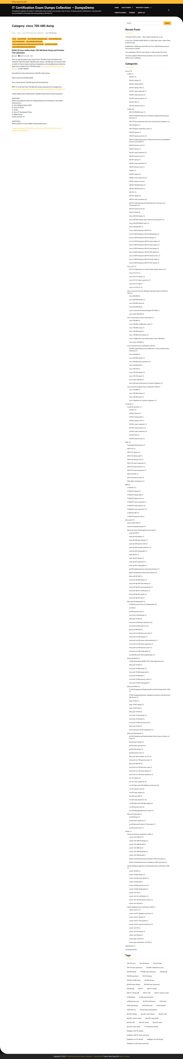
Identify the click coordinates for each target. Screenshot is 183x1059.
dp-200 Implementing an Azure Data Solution (143, 569)
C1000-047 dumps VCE (134, 498)
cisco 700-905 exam (135, 397)
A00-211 (140, 989)
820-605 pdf (130, 989)
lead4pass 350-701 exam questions (138, 1035)
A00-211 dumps (152, 989)
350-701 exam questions (137, 199)
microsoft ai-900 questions (137, 626)
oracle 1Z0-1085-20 (135, 848)
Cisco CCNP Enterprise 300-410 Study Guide (143, 259)
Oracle (127, 831)
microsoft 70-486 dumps (137, 668)
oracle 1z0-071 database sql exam (140, 913)
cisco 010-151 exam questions (139, 280)
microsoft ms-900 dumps (137, 637)
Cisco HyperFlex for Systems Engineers (141, 400)
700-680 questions (132, 976)
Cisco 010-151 (133, 273)
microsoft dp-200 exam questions (140, 587)
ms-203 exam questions (136, 800)
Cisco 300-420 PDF (135, 227)
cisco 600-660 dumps (136, 358)
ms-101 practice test (135, 789)
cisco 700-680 (22, 39)
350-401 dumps (134, 160)
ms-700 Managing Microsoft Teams (140, 810)
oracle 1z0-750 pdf (135, 935)
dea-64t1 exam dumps (148, 1014)
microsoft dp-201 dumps (137, 594)
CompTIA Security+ (133, 407)
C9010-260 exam (147, 1005)
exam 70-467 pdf (134, 708)
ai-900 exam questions (146, 997)
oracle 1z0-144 (133, 893)
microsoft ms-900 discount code (139, 633)
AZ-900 (131, 608)
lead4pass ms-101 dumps (135, 1039)
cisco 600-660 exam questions (139, 362)
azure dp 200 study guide (137, 551)
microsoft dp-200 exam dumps (138, 583)
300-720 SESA (133, 125)
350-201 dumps (134, 149)
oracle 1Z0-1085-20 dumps (137, 851)
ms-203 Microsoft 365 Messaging (139, 803)
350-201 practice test (135, 156)
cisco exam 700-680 (51, 44)
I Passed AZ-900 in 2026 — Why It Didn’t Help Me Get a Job (144, 37)
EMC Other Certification (134, 481)
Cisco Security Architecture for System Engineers (145, 383)
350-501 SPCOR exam (136, 189)
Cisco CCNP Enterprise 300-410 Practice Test (143, 256)
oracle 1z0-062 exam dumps (138, 878)
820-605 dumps (149, 980)
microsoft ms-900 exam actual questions (142, 640)
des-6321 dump (144, 1022)
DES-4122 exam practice (135, 467)
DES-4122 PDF (131, 474)
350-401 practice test (135, 167)
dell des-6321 (131, 1022)
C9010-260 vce (131, 1010)
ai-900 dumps (131, 997)
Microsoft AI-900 (134, 619)
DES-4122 (130, 449)
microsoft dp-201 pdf (135, 598)
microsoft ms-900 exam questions (140, 644)
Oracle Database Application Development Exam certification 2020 (148, 866)
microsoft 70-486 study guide (138, 683)
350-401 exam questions (137, 163)
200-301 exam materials (136, 91)
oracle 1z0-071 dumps (136, 917)
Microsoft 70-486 (134, 665)
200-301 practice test (135, 106)
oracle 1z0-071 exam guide (137, 921)
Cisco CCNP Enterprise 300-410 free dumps (143, 248)
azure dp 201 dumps (135, 558)
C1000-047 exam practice (135, 506)
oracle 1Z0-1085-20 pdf (136, 855)
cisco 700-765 (133, 369)
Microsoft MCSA (132, 658)
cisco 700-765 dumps (136, 372)
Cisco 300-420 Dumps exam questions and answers (145, 220)
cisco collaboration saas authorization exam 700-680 (28, 44)
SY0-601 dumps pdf (135, 417)
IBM (126, 485)
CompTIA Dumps (120, 13)
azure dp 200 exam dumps (137, 540)
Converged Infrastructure (135, 445)
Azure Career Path (133, 523)
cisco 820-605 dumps (136, 299)
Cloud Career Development (148, 1010)
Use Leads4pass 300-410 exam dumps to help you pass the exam (146, 52)
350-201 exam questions (137, 152)
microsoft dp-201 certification (138, 591)
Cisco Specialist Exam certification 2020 (140, 346)
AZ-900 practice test (135, 611)
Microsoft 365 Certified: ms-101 (139, 756)
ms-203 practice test (135, 807)
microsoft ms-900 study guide (138, 651)
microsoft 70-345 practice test (138, 722)
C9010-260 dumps (132, 1005)
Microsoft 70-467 (134, 726)
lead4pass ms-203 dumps (155, 1039)
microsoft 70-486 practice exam (139, 679)
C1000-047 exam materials (135, 502)
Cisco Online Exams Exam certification (24, 47)
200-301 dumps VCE (135, 88)
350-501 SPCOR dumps (136, 185)
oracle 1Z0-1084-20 (135, 837)
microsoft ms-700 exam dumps (139, 771)
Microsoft (128, 520)
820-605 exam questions (152, 984)
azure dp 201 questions (136, 562)
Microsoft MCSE (132, 686)
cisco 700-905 (133, 390)
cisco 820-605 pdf (134, 307)
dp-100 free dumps (135, 749)
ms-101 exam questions (136, 782)
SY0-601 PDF (133, 435)
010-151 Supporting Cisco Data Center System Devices (146, 269)
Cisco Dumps (126, 7)
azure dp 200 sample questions (139, 547)
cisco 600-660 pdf (134, 365)
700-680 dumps (131, 972)
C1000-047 (130, 487)
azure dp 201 (133, 554)
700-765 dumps (147, 976)
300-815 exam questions (137, 136)
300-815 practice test (135, 145)
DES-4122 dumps (132, 452)
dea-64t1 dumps (132, 1014)
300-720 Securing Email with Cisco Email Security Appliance (148, 121)
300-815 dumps (134, 132)
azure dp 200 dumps (135, 536)
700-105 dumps (144, 963)
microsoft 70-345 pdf (135, 719)
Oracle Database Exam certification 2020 (140, 907)
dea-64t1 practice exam (134, 1018)
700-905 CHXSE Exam (134, 980)
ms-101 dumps (133, 778)
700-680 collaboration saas (154, 967)
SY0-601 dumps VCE (135, 420)
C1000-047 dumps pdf (134, 495)
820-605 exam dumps (133, 984)
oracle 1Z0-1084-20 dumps (137, 841)
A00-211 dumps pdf (133, 993)
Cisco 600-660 (133, 354)
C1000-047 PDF (132, 513)
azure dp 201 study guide (137, 565)
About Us (141, 13)
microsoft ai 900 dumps (136, 615)
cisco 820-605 (133, 296)
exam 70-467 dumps (135, 704)
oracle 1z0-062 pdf (135, 882)
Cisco (14, 39)
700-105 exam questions (134, 967)
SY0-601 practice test (136, 439)
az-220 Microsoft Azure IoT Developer (141, 824)
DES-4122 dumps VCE (134, 459)
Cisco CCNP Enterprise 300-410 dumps (141, 238)
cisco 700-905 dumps (136, 393)
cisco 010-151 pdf (134, 284)
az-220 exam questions (136, 820)
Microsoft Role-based (134, 733)
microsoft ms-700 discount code (139, 767)
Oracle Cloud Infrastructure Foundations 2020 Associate (147, 862)
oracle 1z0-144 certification (137, 896)
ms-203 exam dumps (135, 792)
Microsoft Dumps (142, 7)
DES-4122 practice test (134, 477)
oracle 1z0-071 (133, 910)
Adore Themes (124, 1056)
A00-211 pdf (146, 993)
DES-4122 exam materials (135, 463)
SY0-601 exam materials (136, 424)
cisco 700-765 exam (135, 376)
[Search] (168, 10)
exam (15, 56)
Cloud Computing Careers (135, 526)
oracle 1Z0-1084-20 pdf (136, 844)
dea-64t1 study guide (152, 1018)
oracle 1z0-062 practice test (138, 885)
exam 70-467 (133, 701)
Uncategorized (129, 949)
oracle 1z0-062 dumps (136, 875)
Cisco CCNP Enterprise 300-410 (139, 230)
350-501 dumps (134, 174)
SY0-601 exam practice (136, 428)
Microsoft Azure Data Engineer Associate (140, 530)
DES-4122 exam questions (135, 470)
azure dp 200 (133, 533)
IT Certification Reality (151, 1027)
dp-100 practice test (135, 753)
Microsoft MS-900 (135, 629)
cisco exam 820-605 (135, 314)
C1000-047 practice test (134, 516)
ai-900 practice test (133, 1001)
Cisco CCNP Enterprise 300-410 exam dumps (143, 241)
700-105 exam (157, 963)
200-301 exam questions (137, 98)
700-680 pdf (163, 972)
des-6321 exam (157, 1022)
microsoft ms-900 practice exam (139, 647)
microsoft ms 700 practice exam (139, 760)
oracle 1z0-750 (133, 928)
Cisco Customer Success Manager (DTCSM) (143, 310)
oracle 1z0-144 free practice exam (140, 900)
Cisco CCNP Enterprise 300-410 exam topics (143, 245)
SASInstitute (129, 946)
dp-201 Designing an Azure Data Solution (142, 572)
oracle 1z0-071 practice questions (140, 924)
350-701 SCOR (133, 212)
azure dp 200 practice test (137, 544)
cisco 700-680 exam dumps (34, 41)
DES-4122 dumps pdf (133, 456)
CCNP (129, 109)
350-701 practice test (135, 209)
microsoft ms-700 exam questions (140, 774)
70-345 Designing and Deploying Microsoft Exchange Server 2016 (149, 689)
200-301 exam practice (136, 95)
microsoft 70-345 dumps (137, 715)
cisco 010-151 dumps (136, 276)
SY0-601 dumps (134, 413)
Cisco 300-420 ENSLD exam (138, 223)
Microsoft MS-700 (135, 764)
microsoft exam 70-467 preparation (140, 730)
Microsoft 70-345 (134, 712)
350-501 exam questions (137, 178)
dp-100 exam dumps (135, 742)
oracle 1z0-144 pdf (135, 903)
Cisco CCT (130, 266)
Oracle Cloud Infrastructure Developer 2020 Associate (146, 859)
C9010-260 (162, 1001)
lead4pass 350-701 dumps (135, 1031)
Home (117, 7)
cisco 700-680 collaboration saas (37, 39)
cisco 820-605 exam (135, 303)
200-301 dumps (134, 80)
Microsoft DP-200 (134, 576)
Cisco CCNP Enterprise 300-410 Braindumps (143, 234)
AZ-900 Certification (149, 1001)
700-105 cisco (131, 963)
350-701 (131, 192)
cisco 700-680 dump (18, 41)
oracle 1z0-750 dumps (136, 931)
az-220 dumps (133, 817)
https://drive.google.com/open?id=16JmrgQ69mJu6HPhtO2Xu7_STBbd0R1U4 (38, 89)
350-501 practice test (135, 181)
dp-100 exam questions (136, 745)
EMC (126, 442)
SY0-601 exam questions (137, 431)
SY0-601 (131, 410)
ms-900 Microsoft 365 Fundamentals (140, 655)
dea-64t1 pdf (162, 1014)
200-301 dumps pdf (135, 84)
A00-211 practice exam (161, 993)
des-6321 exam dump (133, 1027)
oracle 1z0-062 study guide (137, 889)
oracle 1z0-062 (133, 871)
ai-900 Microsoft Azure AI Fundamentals (142, 604)
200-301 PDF (133, 102)
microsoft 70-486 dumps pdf (138, 672)
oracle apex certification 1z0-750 (139, 942)
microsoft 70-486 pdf (135, 676)
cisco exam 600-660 (135, 380)
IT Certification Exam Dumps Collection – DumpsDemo (53, 8)
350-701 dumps (134, 196)
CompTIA (128, 404)
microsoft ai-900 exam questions (139, 622)
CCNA (129, 74)
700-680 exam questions (148, 972)
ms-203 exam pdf (134, 796)
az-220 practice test (135, 828)
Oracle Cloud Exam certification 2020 (139, 834)
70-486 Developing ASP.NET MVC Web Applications (145, 661)
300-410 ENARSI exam (136, 112)
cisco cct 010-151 (134, 287)
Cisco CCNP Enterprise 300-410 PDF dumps (143, 252)
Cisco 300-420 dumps (136, 216)
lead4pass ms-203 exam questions (138, 1043)
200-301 (131, 77)
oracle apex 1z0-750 (135, 939)
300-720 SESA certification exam (139, 129)
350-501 (131, 170)
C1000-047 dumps (133, 491)
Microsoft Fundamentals (135, 601)
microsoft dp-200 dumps (137, 580)
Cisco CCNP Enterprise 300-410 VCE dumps (143, 263)
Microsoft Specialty (133, 814)
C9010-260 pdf (160, 1005)
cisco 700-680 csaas (55, 39)
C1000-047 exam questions (135, 509)
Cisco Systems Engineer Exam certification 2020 (142, 387)
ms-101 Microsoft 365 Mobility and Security (143, 785)
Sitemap (132, 13)
